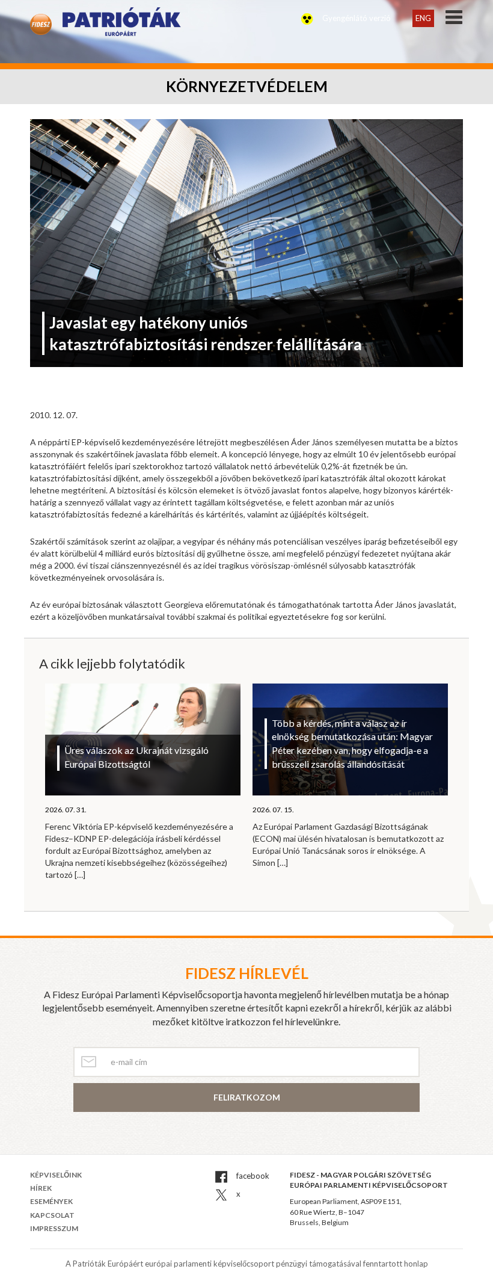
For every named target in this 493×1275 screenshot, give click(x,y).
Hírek (41, 1188)
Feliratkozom (246, 1097)
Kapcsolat (52, 1215)
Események (51, 1201)
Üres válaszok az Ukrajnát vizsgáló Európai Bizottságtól (136, 757)
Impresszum (54, 1228)
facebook (251, 1176)
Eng (423, 18)
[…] (80, 874)
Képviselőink (56, 1174)
